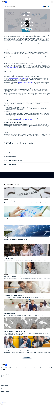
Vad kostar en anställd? (9, 313)
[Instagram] (4, 369)
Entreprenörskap (7, 6)
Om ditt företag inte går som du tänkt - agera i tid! (16, 350)
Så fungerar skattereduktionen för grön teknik (15, 239)
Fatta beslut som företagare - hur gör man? (14, 331)
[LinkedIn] (3, 369)
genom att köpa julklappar (24, 126)
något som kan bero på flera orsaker (25, 82)
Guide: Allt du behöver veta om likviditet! (14, 295)
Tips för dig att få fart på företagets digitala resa (16, 220)
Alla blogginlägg (27, 357)
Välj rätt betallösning (9, 258)
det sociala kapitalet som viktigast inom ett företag (18, 78)
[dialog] (2, 403)
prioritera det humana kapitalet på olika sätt (24, 119)
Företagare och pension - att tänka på (13, 276)
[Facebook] (1, 369)
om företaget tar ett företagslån (13, 67)
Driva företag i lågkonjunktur (11, 201)
